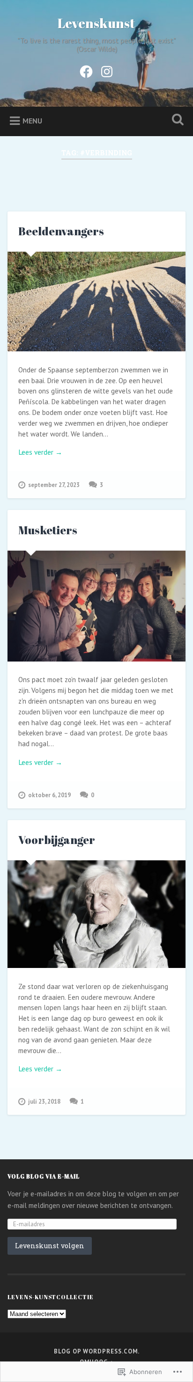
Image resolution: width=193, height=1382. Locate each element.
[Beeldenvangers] (96, 301)
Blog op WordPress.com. (97, 1351)
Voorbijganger (56, 839)
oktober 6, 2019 (49, 795)
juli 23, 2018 (44, 1102)
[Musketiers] (96, 606)
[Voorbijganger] (96, 914)
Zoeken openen (175, 120)
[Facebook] (86, 70)
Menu (32, 120)
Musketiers (47, 530)
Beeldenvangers (61, 231)
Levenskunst (96, 23)
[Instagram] (106, 70)
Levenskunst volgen (49, 1245)
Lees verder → (40, 452)
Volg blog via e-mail (43, 1176)
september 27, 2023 (54, 485)
